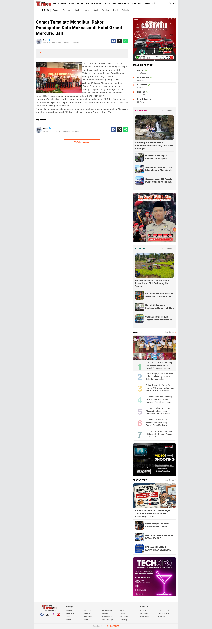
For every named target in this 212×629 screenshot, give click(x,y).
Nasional (85, 3)
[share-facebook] (113, 41)
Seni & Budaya (144, 99)
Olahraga (96, 3)
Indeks (45, 10)
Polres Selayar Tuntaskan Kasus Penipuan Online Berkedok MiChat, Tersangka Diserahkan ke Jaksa (158, 525)
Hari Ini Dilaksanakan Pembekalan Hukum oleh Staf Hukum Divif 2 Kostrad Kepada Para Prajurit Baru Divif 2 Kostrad (159, 307)
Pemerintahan (109, 3)
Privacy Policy (163, 610)
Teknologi (126, 10)
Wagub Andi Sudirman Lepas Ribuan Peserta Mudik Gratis (158, 168)
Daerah (56, 10)
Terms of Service (164, 613)
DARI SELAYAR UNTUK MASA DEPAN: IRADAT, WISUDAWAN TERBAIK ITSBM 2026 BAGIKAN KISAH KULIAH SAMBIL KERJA (159, 537)
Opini (95, 10)
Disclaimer (144, 613)
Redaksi (143, 610)
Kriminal (86, 10)
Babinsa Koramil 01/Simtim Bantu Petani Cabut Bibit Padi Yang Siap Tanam (152, 283)
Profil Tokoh (137, 3)
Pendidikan (123, 3)
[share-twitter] (119, 41)
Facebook (42, 618)
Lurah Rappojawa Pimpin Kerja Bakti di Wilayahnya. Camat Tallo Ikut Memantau (159, 376)
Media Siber (144, 617)
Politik (115, 10)
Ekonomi (66, 10)
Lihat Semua (167, 111)
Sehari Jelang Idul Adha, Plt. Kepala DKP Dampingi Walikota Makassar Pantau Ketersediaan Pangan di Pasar (160, 388)
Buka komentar (83, 142)
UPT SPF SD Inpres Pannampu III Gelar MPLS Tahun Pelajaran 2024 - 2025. (160, 434)
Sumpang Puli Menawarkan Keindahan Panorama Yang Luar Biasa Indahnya (154, 146)
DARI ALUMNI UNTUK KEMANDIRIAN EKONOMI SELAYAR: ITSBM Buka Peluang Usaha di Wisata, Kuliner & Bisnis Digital (157, 549)
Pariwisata (88, 617)
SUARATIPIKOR (113, 626)
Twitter (47, 618)
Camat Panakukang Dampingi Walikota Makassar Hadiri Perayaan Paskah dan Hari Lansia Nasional (159, 400)
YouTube (58, 618)
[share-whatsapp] (125, 41)
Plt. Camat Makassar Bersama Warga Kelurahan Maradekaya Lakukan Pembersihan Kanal (159, 295)
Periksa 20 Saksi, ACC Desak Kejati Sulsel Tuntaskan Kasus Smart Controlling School (152, 514)
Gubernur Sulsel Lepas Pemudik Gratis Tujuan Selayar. (156, 157)
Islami (76, 10)
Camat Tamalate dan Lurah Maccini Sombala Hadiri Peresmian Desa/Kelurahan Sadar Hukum (158, 411)
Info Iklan (161, 617)
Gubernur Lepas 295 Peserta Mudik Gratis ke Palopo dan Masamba (158, 181)
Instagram (52, 618)
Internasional (60, 3)
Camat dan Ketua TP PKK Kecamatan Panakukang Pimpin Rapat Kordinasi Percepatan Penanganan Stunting (157, 423)
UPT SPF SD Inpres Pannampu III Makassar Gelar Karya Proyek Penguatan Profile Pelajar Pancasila (160, 366)
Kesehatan (74, 3)
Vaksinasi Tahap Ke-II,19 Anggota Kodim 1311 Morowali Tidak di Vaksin (159, 318)
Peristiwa (105, 10)
